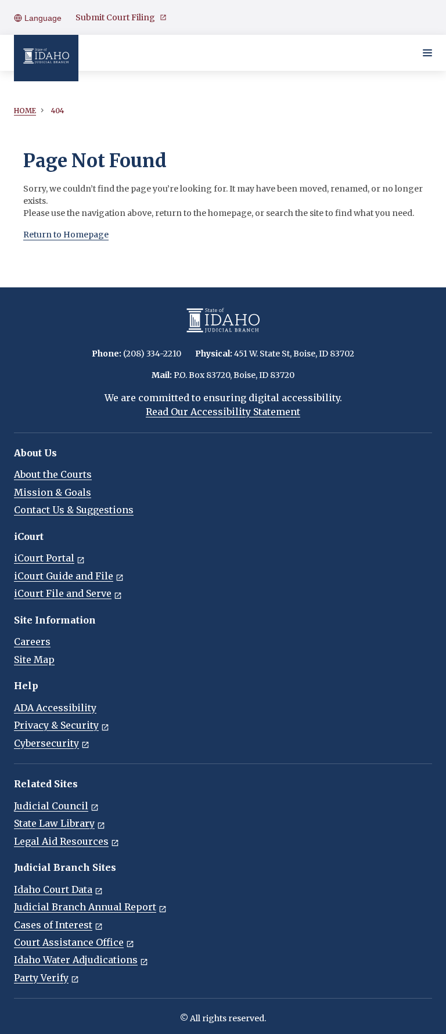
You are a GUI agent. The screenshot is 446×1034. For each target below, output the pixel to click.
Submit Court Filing (115, 17)
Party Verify (41, 977)
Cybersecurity (46, 743)
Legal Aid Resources (61, 841)
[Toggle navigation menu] (427, 52)
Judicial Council (51, 806)
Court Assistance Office (69, 942)
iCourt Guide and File (63, 576)
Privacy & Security (56, 725)
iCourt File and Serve (63, 593)
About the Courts (53, 474)
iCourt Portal (44, 558)
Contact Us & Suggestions (74, 510)
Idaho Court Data (53, 889)
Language (42, 18)
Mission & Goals (52, 492)
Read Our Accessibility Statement (223, 411)
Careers (32, 641)
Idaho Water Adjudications (76, 959)
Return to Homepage (66, 234)
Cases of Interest (53, 925)
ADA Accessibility (55, 708)
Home (25, 110)
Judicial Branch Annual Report (85, 907)
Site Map (34, 659)
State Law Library (54, 823)
